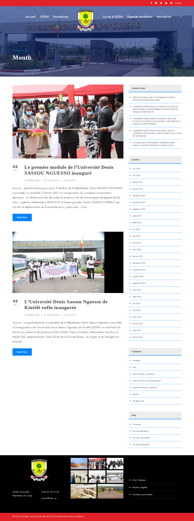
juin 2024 (136, 303)
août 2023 (137, 330)
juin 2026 (136, 168)
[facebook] (151, 3)
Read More (22, 217)
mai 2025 (136, 236)
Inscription (164, 16)
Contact (178, 3)
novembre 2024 (139, 269)
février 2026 (138, 182)
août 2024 (137, 290)
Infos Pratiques (139, 480)
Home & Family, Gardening (143, 374)
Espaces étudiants (139, 16)
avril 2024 (137, 310)
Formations (60, 16)
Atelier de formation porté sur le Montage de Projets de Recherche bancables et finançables (154, 98)
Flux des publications (140, 431)
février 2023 (137, 337)
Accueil (30, 16)
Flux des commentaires (141, 437)
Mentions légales (139, 487)
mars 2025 (137, 249)
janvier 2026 (138, 189)
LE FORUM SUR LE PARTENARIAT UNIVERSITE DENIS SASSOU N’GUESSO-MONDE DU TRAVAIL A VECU (153, 144)
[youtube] (166, 3)
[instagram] (171, 3)
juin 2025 (136, 229)
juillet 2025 (137, 222)
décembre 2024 (139, 263)
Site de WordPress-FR (141, 444)
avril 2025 (137, 242)
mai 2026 (136, 175)
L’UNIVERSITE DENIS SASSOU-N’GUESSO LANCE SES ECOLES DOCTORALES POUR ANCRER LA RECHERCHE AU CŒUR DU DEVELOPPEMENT (156, 121)
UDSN (44, 16)
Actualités (70, 180)
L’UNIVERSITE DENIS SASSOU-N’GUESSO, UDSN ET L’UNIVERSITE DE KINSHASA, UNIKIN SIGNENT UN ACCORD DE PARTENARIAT (157, 133)
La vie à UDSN (113, 16)
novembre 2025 (139, 202)
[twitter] (161, 3)
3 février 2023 (32, 180)
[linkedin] (156, 3)
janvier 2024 (138, 323)
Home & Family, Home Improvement (147, 380)
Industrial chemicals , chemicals (145, 387)
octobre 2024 (138, 276)
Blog (134, 367)
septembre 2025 (139, 209)
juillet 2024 (137, 296)
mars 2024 (137, 317)
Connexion (137, 424)
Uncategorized (138, 401)
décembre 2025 (139, 195)
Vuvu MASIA (53, 180)
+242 (43, 491)
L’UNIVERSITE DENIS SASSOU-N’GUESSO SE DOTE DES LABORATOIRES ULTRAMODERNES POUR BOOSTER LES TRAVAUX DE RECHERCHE (155, 109)
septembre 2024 (139, 283)
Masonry (136, 394)
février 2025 (137, 256)
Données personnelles (142, 494)
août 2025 (137, 216)
